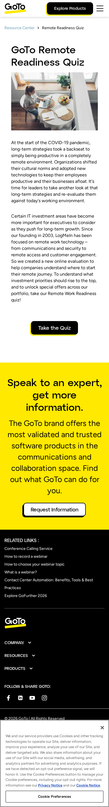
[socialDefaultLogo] (8, 698)
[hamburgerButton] (100, 8)
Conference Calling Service (28, 548)
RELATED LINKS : (21, 540)
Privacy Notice (50, 785)
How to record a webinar (26, 556)
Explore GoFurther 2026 (25, 595)
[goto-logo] (54, 623)
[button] (18, 643)
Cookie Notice (88, 785)
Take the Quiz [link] (54, 328)
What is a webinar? (20, 572)
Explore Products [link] (70, 8)
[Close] (102, 727)
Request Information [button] (55, 509)
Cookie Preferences (54, 796)
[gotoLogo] (15, 8)
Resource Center (19, 28)
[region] (54, 763)
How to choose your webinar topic (34, 564)
